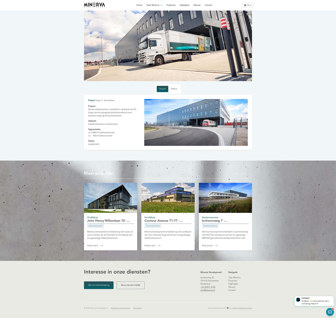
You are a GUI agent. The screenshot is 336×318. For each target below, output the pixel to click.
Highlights (184, 5)
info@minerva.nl (207, 290)
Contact (208, 5)
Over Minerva (234, 278)
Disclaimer (137, 308)
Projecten (171, 5)
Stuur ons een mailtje (130, 285)
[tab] (162, 89)
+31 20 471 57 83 (207, 287)
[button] (154, 5)
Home (139, 5)
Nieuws (197, 5)
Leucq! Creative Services (242, 308)
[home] (94, 5)
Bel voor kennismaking (98, 285)
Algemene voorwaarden (120, 308)
